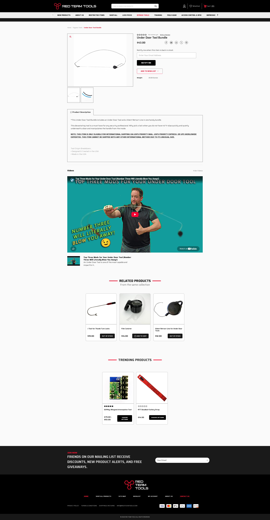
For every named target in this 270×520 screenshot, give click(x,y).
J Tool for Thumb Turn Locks (99, 329)
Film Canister (126, 329)
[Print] (176, 42)
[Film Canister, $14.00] (135, 309)
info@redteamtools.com (127, 505)
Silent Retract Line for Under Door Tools (168, 330)
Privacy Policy (73, 505)
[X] (181, 42)
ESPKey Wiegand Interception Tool (118, 409)
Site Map (122, 496)
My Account (153, 496)
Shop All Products (103, 496)
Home (86, 496)
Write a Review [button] (165, 35)
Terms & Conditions (89, 505)
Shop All (113, 15)
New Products (63, 15)
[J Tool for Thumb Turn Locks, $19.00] (101, 309)
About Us (79, 15)
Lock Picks (127, 15)
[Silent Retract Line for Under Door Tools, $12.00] (169, 309)
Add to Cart (142, 336)
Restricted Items (96, 15)
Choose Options (124, 418)
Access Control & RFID (191, 15)
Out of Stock (107, 336)
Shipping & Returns (107, 505)
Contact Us (184, 496)
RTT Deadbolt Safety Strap (149, 409)
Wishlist (137, 496)
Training (158, 15)
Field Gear (171, 15)
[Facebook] (166, 42)
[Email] (171, 42)
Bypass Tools (143, 15)
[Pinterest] (186, 42)
